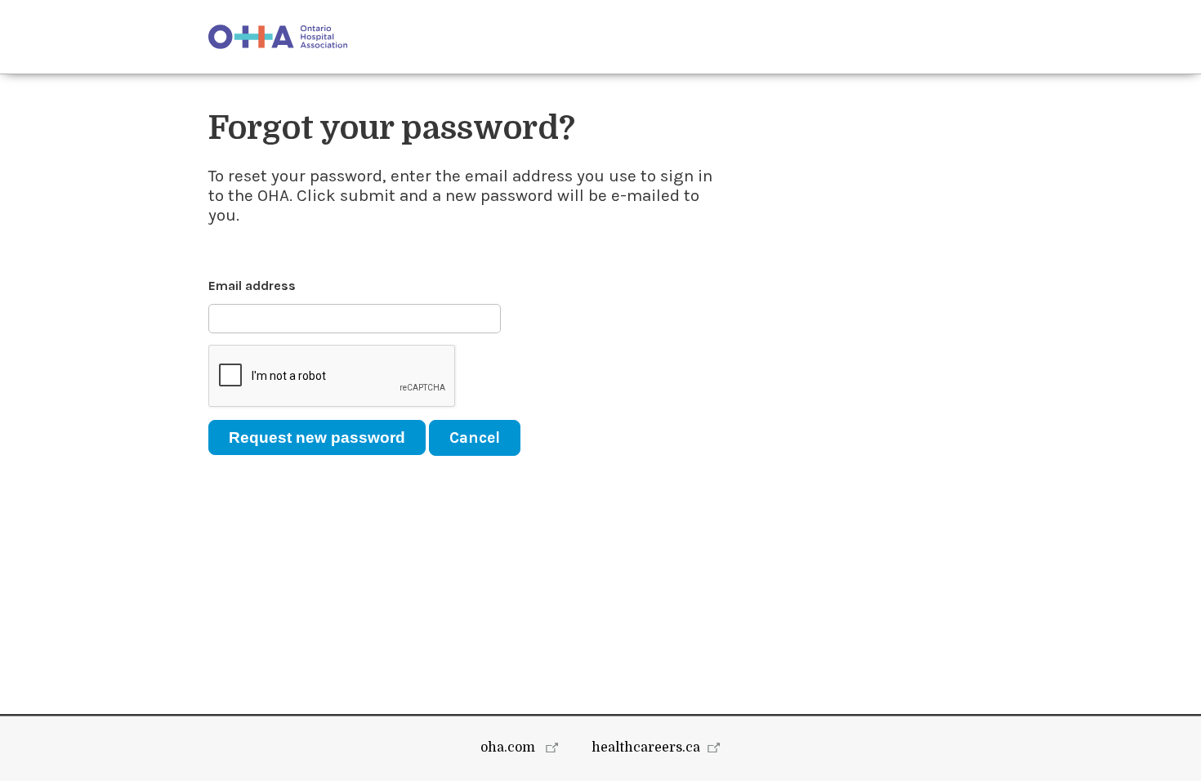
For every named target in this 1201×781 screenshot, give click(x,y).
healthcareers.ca (646, 747)
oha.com (509, 747)
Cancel (474, 437)
